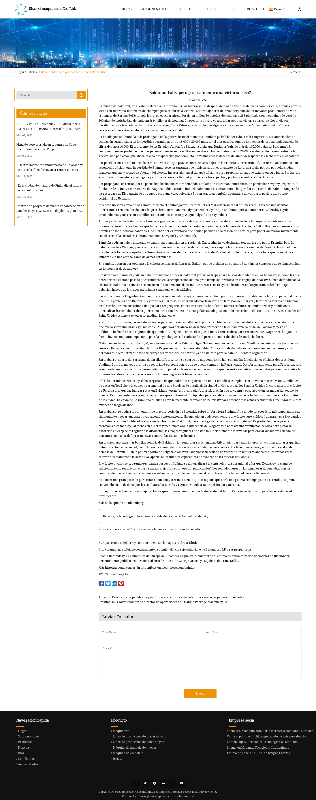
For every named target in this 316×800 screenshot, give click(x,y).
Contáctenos (255, 9)
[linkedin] (163, 783)
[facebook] (136, 783)
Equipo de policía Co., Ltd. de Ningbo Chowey (258, 753)
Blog (231, 9)
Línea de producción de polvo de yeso (139, 742)
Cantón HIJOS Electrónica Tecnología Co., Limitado (262, 742)
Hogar (127, 9)
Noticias (210, 9)
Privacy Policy (208, 791)
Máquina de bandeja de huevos (134, 747)
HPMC (117, 759)
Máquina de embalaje (128, 753)
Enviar (200, 694)
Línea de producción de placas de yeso (139, 736)
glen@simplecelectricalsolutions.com (170, 796)
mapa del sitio (28, 764)
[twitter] (145, 783)
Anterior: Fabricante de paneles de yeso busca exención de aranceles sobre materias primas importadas (171, 597)
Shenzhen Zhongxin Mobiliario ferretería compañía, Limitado (270, 731)
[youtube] (181, 783)
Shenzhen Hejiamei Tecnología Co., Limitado (258, 747)
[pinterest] (154, 783)
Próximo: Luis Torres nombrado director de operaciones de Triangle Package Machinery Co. (163, 602)
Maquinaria (121, 731)
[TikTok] (172, 783)
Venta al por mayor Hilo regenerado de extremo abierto (266, 736)
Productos (185, 9)
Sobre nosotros (154, 9)
